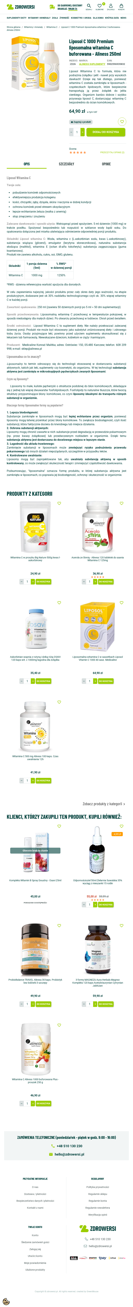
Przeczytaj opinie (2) (112, 152)
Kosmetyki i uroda (81, 18)
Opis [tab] (27, 164)
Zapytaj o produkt (81, 122)
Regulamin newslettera (97, 1207)
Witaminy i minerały (39, 18)
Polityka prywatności (97, 1187)
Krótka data (112, 18)
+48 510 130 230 (100, 1239)
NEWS (123, 18)
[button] (89, 6)
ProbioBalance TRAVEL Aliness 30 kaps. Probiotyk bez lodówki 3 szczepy (35, 981)
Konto (35, 1235)
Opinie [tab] (106, 164)
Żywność (64, 18)
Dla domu (98, 18)
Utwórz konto (35, 1256)
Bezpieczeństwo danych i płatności (35, 1200)
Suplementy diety (16, 18)
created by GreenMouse (87, 1291)
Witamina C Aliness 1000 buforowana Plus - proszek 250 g (35, 1081)
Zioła (55, 18)
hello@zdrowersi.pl (100, 1246)
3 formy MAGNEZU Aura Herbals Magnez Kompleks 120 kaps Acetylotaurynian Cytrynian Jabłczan (97, 982)
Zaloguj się (35, 1249)
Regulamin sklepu (97, 1194)
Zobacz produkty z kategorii (104, 803)
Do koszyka (43, 581)
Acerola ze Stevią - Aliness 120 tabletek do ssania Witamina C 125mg (98, 559)
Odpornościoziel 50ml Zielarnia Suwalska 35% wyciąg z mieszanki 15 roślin (97, 882)
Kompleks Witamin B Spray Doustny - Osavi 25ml (35, 880)
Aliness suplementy (92, 64)
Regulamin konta (98, 1200)
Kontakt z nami (35, 1207)
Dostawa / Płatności (35, 1194)
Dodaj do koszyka (106, 132)
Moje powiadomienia (35, 1263)
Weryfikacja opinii (97, 1214)
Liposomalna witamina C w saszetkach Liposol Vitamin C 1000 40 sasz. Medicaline (98, 658)
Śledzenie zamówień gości (35, 1242)
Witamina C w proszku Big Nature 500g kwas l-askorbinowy (35, 559)
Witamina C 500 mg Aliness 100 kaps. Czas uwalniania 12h (35, 758)
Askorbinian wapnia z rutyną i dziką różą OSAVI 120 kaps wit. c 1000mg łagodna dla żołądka (35, 658)
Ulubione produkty (35, 1269)
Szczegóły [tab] (66, 164)
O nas (35, 1187)
